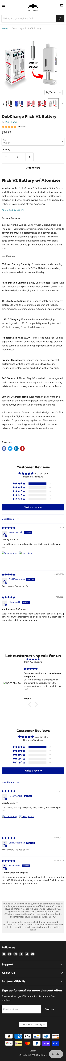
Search (33, 1050)
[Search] (60, 18)
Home (5, 28)
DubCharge (11, 122)
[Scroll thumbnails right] (61, 104)
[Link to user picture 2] (26, 559)
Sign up (49, 1009)
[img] (8, 528)
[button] (19, 483)
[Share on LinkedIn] (16, 448)
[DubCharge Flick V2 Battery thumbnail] (8, 103)
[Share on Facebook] (4, 448)
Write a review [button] (33, 507)
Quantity (6, 149)
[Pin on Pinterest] (22, 448)
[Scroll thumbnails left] (3, 104)
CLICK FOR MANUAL (13, 210)
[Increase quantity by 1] (29, 157)
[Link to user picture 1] (9, 559)
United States (31, 1024)
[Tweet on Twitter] (10, 448)
